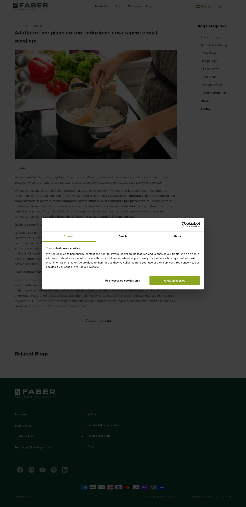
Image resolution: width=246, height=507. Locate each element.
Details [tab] (123, 236)
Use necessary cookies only (122, 280)
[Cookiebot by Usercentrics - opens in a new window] (184, 224)
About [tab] (177, 236)
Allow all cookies (174, 280)
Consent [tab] (69, 236)
